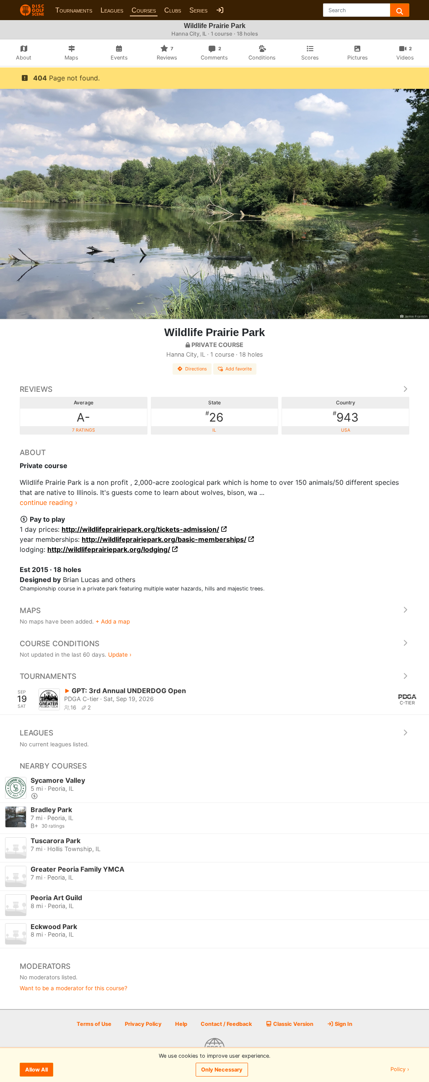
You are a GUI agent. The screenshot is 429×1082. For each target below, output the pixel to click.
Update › (120, 654)
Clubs (172, 10)
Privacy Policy (143, 1024)
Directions (196, 369)
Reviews (36, 389)
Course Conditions (59, 643)
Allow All (36, 1069)
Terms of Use (94, 1024)
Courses (144, 10)
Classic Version (292, 1024)
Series (198, 10)
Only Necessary (222, 1069)
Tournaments (73, 10)
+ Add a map (113, 621)
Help (181, 1024)
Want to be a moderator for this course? (73, 988)
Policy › (399, 1069)
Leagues (112, 10)
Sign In (342, 1024)
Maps (30, 610)
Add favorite (238, 369)
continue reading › (49, 502)
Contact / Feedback (226, 1024)
